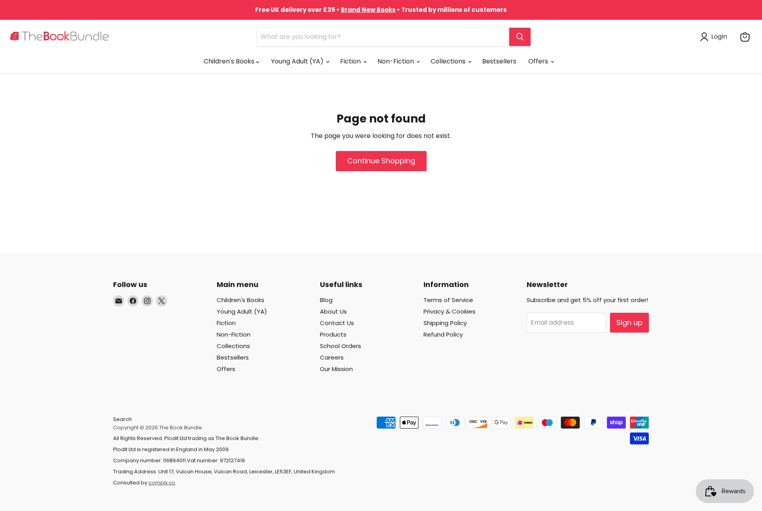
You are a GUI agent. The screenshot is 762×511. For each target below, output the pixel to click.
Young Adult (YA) (298, 61)
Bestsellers (499, 61)
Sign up (629, 322)
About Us (333, 311)
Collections (449, 61)
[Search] (520, 37)
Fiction (351, 61)
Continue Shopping (381, 161)
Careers (332, 357)
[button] (715, 37)
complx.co (161, 482)
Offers (539, 61)
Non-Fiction (396, 61)
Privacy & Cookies (449, 311)
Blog (326, 300)
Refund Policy (443, 334)
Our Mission (336, 369)
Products (333, 334)
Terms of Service (448, 300)
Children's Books (230, 61)
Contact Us (337, 323)
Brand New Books (368, 10)
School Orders (340, 346)
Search (122, 419)
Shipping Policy (445, 323)
